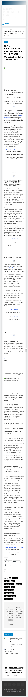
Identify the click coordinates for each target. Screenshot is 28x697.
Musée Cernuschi (10, 149)
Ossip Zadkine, (12, 268)
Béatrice (7, 63)
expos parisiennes (9, 584)
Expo (12, 581)
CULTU (15, 578)
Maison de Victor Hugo (14, 239)
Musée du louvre (9, 593)
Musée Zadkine (14, 309)
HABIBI (7, 587)
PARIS (6, 41)
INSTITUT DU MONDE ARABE (14, 547)
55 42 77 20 (15, 316)
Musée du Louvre (8, 358)
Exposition (19, 584)
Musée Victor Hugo (10, 596)
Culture (7, 581)
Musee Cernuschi (9, 590)
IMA (13, 587)
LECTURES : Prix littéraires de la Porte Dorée (16, 640)
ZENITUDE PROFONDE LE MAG (11, 12)
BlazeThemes (14, 693)
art (10, 578)
